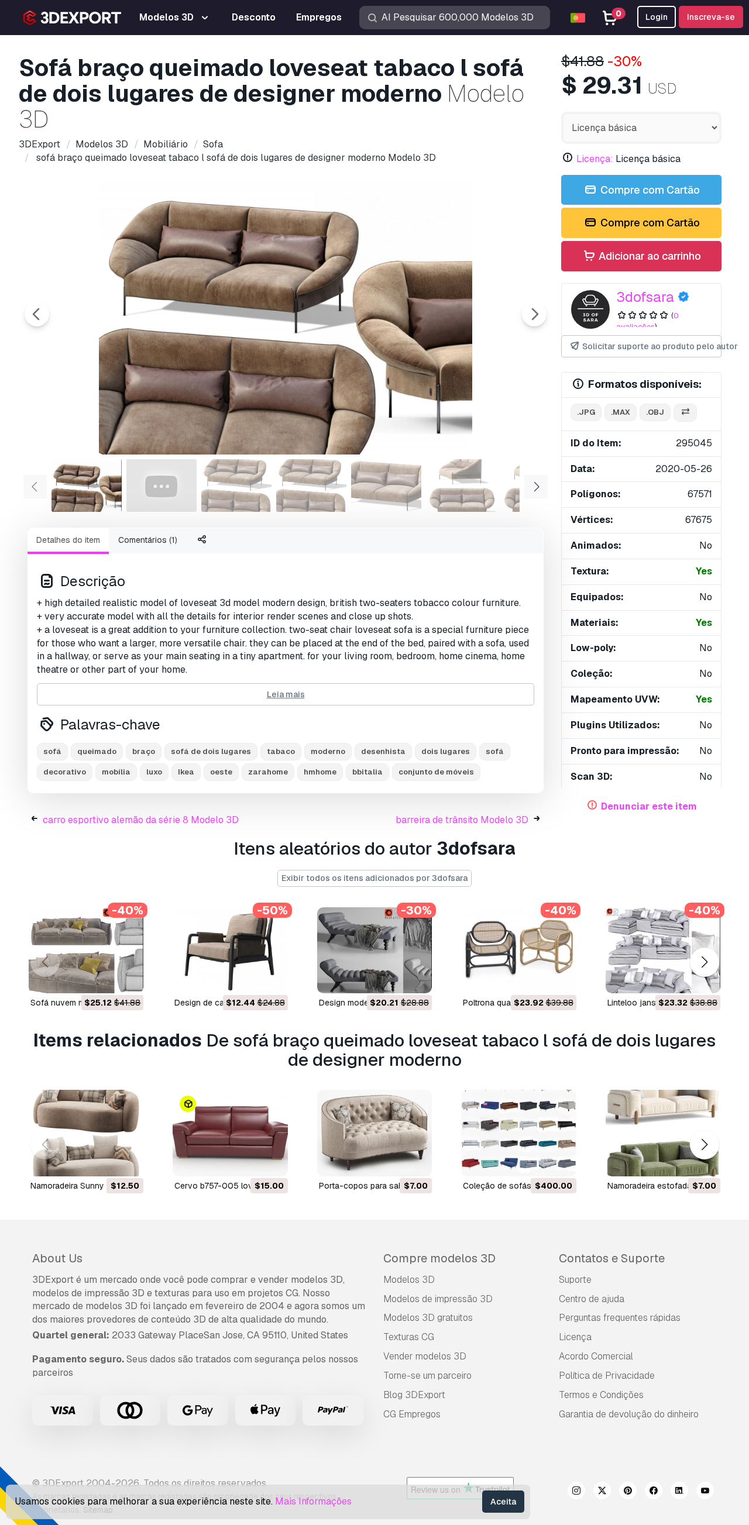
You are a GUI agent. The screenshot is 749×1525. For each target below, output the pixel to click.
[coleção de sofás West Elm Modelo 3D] (518, 1133)
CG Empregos (412, 1414)
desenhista (383, 751)
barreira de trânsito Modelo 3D (462, 820)
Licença (575, 1337)
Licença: (594, 159)
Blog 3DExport (414, 1395)
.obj (655, 412)
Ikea (186, 772)
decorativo (64, 772)
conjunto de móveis (436, 772)
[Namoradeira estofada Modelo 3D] (663, 1133)
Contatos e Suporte (612, 1258)
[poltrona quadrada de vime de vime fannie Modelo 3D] (518, 950)
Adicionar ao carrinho (648, 256)
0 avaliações (647, 321)
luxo (154, 772)
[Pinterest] (628, 1492)
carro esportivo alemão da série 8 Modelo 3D (141, 820)
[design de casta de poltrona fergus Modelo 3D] (230, 950)
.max (620, 412)
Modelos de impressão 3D (438, 1299)
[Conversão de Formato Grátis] (685, 412)
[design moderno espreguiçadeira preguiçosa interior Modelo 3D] (374, 950)
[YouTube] (705, 1492)
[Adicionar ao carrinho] (102, 977)
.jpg (586, 412)
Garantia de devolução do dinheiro (629, 1414)
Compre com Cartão (649, 190)
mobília (116, 772)
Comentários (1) (147, 540)
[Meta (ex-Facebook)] (653, 1492)
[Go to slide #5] (386, 485)
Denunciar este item (649, 806)
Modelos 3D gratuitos (428, 1317)
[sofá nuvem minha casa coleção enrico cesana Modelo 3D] (86, 950)
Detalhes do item (68, 540)
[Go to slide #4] (311, 485)
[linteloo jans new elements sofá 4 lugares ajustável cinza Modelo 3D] (663, 950)
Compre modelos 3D (439, 1258)
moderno (328, 751)
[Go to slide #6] (461, 485)
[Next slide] (534, 314)
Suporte (575, 1279)
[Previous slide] (37, 314)
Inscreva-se (711, 17)
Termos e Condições (601, 1395)
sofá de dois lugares (211, 751)
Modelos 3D (409, 1279)
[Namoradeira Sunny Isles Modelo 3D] (86, 1133)
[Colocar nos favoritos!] (126, 977)
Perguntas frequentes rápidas (620, 1317)
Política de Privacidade (607, 1375)
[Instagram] (576, 1492)
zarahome (268, 772)
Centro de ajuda (591, 1299)
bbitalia (367, 772)
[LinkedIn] (679, 1492)
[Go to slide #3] (236, 485)
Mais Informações (313, 1501)
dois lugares (445, 751)
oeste (221, 772)
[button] (704, 962)
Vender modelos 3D (424, 1356)
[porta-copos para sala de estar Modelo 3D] (374, 1133)
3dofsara (645, 297)
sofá (52, 751)
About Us (57, 1258)
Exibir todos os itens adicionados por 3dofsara (374, 878)
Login (656, 17)
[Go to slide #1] (86, 485)
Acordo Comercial (596, 1356)
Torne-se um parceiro (427, 1375)
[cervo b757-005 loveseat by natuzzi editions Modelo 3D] (230, 1133)
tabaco (281, 751)
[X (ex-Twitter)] (602, 1492)
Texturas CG (408, 1337)
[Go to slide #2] (161, 485)
